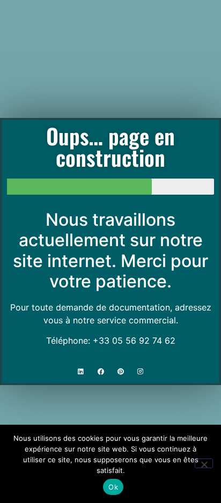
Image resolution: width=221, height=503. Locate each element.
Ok (113, 487)
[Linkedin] (81, 371)
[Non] (204, 463)
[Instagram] (140, 371)
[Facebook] (100, 371)
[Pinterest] (120, 371)
